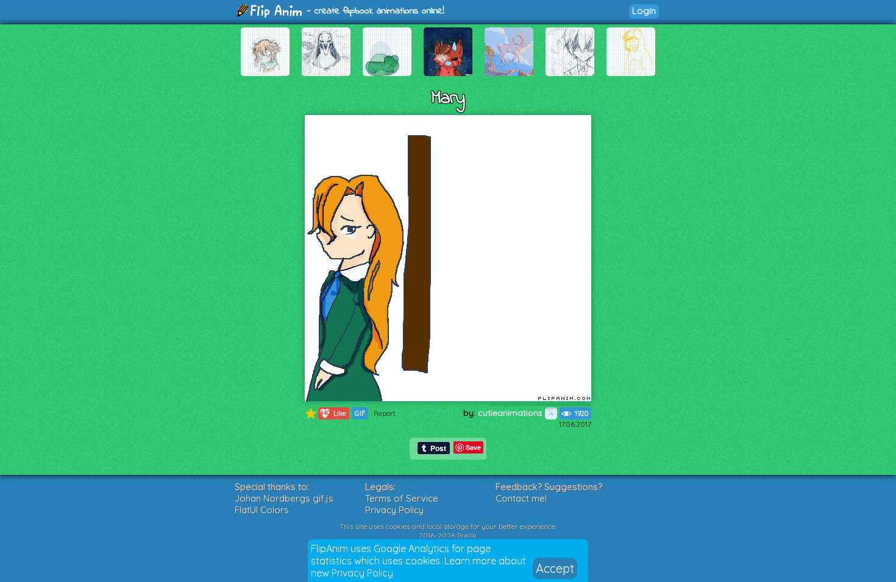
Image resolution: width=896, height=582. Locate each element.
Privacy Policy (362, 573)
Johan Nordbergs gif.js (284, 498)
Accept (555, 568)
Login (644, 10)
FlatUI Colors (262, 510)
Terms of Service (401, 498)
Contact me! (521, 498)
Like (332, 413)
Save (473, 447)
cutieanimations (511, 412)
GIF (360, 413)
